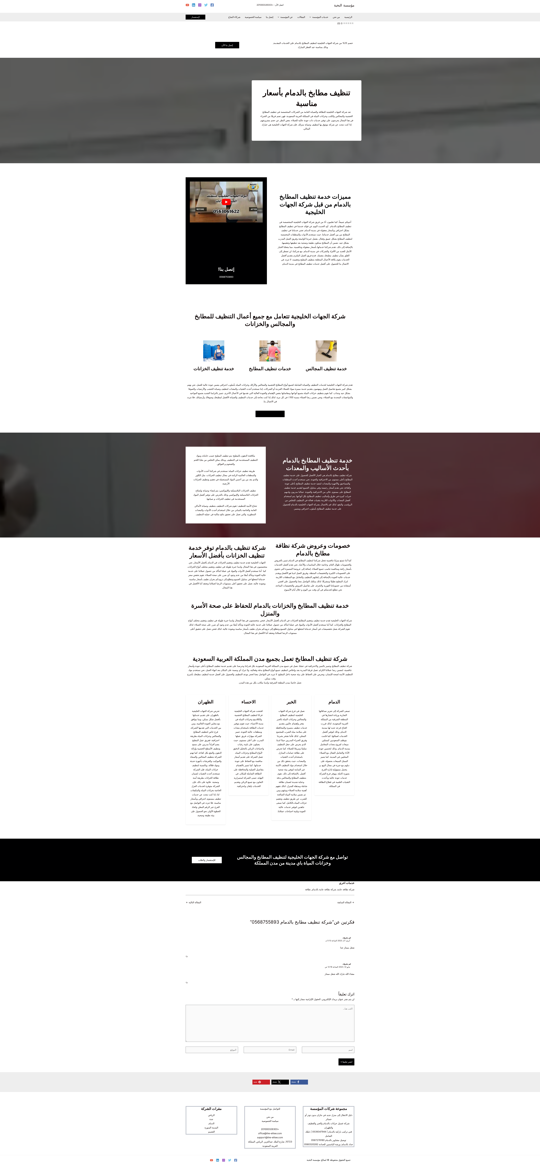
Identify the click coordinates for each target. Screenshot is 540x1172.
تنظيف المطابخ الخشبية (246, 715)
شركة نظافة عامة (345, 889)
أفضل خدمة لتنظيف (211, 674)
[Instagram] (200, 5)
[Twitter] (206, 5)
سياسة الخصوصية (253, 17)
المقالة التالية (193, 902)
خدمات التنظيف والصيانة (241, 397)
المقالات (301, 17)
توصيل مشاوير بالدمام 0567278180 (328, 1140)
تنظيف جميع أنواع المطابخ (275, 670)
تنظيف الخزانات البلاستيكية (243, 490)
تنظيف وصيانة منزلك (308, 124)
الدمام (343, 731)
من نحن (336, 17)
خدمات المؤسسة (320, 17)
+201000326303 (265, 5)
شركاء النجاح (234, 17)
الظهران (214, 715)
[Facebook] (212, 5)
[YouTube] (187, 5)
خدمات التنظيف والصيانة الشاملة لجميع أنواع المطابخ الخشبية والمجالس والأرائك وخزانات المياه (281, 384)
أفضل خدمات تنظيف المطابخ (312, 263)
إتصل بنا (269, 17)
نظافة (308, 889)
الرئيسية (348, 17)
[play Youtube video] (226, 202)
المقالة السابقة (345, 902)
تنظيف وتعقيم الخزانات (228, 562)
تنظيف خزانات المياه (313, 393)
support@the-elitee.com (270, 1137)
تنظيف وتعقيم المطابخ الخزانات (305, 620)
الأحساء (254, 723)
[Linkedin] (193, 5)
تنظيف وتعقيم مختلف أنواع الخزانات (204, 566)
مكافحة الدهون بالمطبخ (244, 455)
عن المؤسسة (286, 17)
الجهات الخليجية (258, 562)
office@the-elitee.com (270, 1133)
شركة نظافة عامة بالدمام (324, 889)
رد (187, 955)
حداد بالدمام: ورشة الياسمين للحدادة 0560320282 (328, 1144)
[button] (311, 17)
